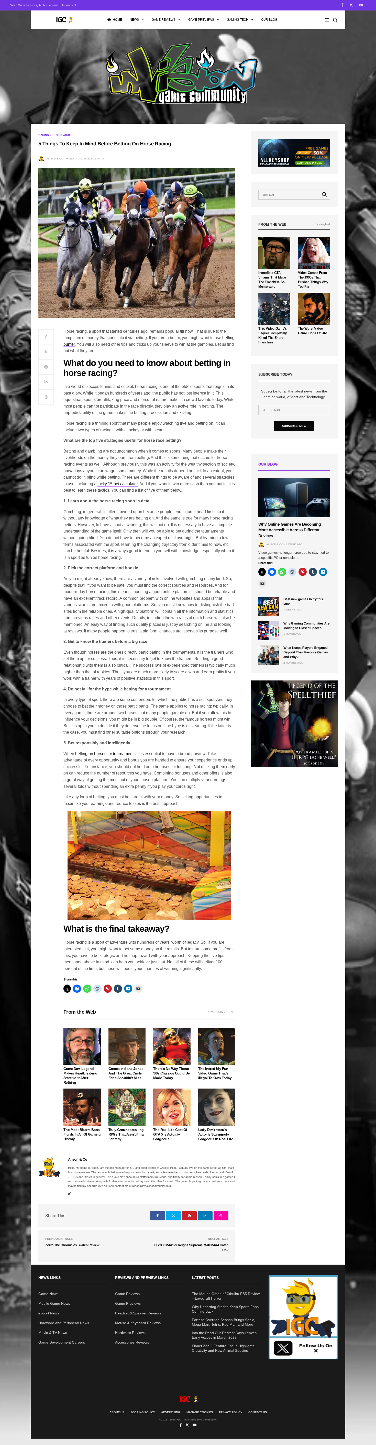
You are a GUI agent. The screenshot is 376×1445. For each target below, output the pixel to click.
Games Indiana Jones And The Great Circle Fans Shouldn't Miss (125, 1073)
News (134, 19)
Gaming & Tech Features (55, 135)
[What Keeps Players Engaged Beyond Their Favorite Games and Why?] (268, 655)
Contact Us (257, 1412)
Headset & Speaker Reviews (138, 1313)
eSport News (48, 1313)
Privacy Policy (230, 1412)
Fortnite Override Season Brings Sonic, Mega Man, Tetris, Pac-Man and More (223, 1322)
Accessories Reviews (132, 1342)
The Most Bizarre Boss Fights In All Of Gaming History (82, 1134)
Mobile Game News (54, 1303)
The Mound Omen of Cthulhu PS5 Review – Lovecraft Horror (226, 1296)
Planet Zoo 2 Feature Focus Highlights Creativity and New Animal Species (223, 1348)
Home (117, 19)
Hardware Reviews (130, 1333)
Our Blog (269, 19)
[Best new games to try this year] (268, 606)
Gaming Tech (237, 19)
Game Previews (201, 19)
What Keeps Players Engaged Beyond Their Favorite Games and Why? (305, 652)
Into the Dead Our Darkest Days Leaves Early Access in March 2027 (224, 1335)
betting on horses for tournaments (105, 754)
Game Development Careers (61, 1342)
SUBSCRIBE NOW (294, 425)
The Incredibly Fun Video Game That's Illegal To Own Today (215, 1073)
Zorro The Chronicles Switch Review (72, 1245)
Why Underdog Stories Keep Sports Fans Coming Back (225, 1309)
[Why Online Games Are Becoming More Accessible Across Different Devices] (294, 497)
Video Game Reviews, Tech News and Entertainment (43, 5)
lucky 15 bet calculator (117, 484)
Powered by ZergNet (221, 1012)
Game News (48, 1294)
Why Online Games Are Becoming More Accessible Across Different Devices (289, 530)
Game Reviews (163, 19)
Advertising (170, 1412)
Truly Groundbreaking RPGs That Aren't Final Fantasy (126, 1134)
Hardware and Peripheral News (63, 1323)
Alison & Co (54, 158)
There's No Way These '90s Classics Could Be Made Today (171, 1073)
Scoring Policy (142, 1412)
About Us (116, 1412)
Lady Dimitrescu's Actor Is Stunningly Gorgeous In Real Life (215, 1134)
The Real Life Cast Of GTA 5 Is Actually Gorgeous (170, 1134)
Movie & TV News (52, 1333)
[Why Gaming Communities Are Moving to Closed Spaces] (268, 630)
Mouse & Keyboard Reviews (138, 1323)
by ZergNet (322, 224)
